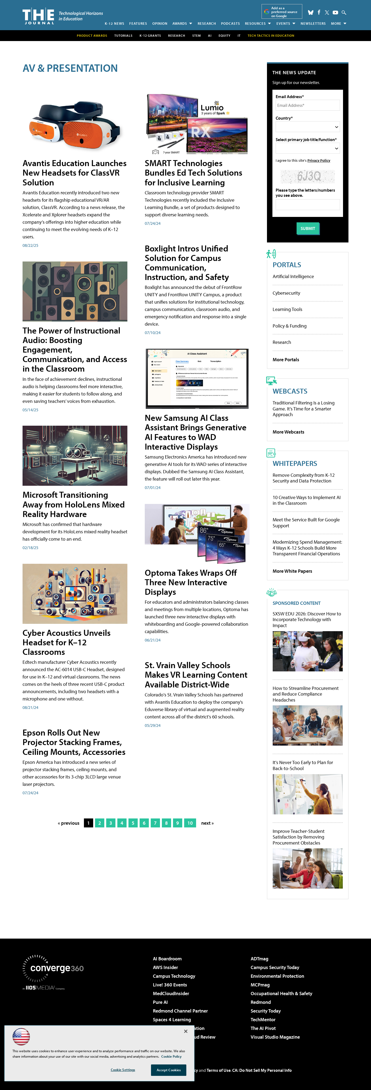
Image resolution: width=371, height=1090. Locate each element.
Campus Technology (174, 976)
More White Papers (292, 571)
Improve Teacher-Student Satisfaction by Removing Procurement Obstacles (299, 837)
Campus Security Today (275, 967)
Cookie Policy (171, 1056)
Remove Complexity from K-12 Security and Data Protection (304, 478)
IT (239, 35)
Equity (225, 35)
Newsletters (313, 23)
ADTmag (259, 958)
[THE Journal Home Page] (63, 16)
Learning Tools (287, 309)
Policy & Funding (290, 326)
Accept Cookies (169, 1070)
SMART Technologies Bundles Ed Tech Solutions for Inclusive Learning (193, 172)
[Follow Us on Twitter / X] (327, 12)
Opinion (160, 23)
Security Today (266, 1011)
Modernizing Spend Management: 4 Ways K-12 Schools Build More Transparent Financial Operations (307, 548)
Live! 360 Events (170, 985)
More (336, 23)
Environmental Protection (277, 976)
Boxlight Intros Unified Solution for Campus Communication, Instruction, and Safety (187, 262)
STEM (196, 35)
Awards (179, 23)
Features (138, 23)
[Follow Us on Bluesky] (310, 12)
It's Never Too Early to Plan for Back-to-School (303, 765)
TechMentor (263, 1019)
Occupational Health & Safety (281, 993)
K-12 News (114, 23)
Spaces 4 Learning (172, 1019)
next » (207, 823)
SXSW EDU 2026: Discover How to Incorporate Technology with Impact (307, 619)
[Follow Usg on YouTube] (335, 12)
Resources (255, 23)
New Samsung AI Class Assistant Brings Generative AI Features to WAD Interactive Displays (196, 432)
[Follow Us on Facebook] (319, 12)
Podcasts (230, 23)
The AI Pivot (263, 1028)
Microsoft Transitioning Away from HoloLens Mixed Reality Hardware (74, 504)
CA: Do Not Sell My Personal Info (262, 1070)
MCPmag (260, 985)
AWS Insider (165, 967)
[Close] (186, 1031)
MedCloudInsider (171, 993)
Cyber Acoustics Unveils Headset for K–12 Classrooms (67, 642)
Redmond (261, 1002)
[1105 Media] (55, 1018)
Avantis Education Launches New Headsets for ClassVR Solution (75, 172)
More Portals (286, 359)
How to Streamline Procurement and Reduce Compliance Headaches (306, 694)
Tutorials (123, 35)
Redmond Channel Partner (180, 1011)
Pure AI (160, 1002)
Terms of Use (219, 1070)
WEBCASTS (290, 390)
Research (207, 23)
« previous (69, 823)
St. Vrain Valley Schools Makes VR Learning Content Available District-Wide (196, 674)
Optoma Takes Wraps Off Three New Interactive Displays (191, 582)
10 (190, 823)
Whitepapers (295, 463)
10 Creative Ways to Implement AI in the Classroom (307, 500)
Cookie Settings (123, 1069)
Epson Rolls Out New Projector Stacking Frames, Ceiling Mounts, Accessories (74, 742)
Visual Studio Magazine (275, 1037)
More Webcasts (288, 432)
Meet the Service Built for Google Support (306, 522)
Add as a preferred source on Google (284, 12)
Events (283, 23)
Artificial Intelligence (293, 276)
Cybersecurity (286, 293)
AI (210, 35)
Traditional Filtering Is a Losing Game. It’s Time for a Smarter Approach (304, 409)
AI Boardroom (167, 958)
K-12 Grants (150, 35)
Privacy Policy (318, 160)
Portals (287, 264)
